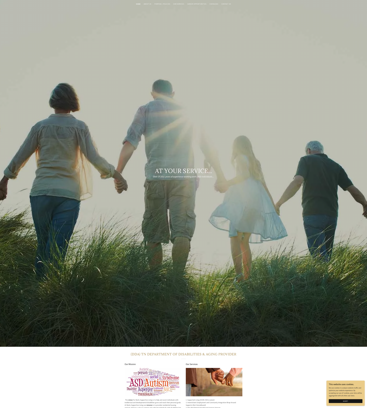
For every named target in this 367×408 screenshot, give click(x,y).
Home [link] (138, 4)
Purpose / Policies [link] (162, 4)
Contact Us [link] (226, 4)
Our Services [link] (178, 4)
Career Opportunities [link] (197, 4)
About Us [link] (147, 4)
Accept (345, 401)
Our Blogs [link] (213, 4)
